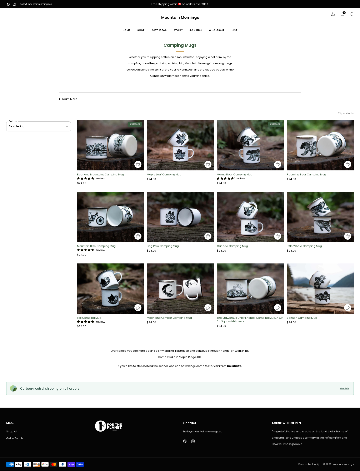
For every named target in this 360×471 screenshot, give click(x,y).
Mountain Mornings (180, 17)
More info (344, 388)
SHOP (141, 30)
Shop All (11, 431)
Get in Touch (14, 438)
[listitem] (180, 4)
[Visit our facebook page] (8, 4)
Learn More (69, 99)
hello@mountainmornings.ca (36, 4)
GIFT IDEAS (159, 30)
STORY (178, 30)
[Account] (333, 14)
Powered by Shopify (309, 464)
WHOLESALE (217, 30)
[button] (86, 178)
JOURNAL (196, 30)
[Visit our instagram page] (14, 4)
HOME (126, 30)
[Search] (352, 14)
